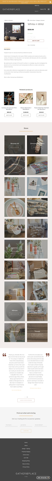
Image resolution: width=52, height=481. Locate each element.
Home (26, 442)
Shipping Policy (26, 460)
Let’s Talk (26, 457)
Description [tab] (7, 49)
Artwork (11, 20)
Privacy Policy (26, 466)
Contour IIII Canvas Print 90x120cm (9, 108)
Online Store (26, 454)
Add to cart (35, 40)
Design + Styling (26, 448)
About (26, 445)
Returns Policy (26, 463)
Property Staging (26, 451)
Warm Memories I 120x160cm (25, 108)
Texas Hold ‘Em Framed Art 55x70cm (41, 108)
